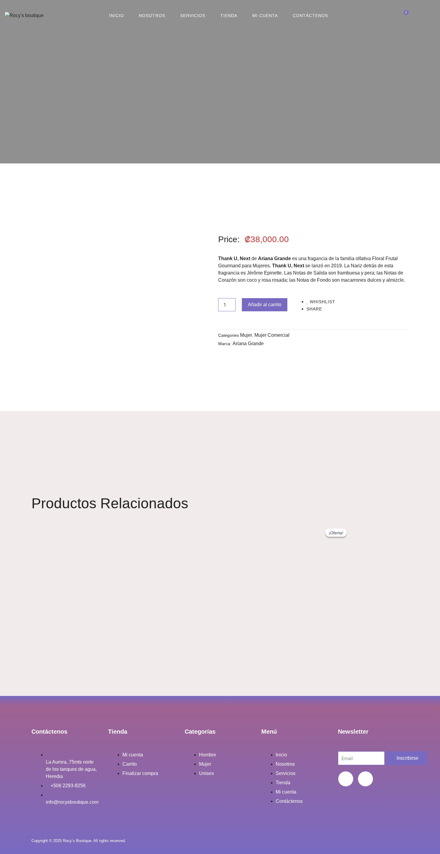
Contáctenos (310, 15)
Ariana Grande (248, 343)
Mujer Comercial (271, 335)
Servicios (192, 15)
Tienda (228, 15)
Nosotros (152, 15)
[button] (378, 16)
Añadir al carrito (264, 304)
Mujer (246, 335)
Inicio (116, 15)
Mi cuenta (265, 15)
